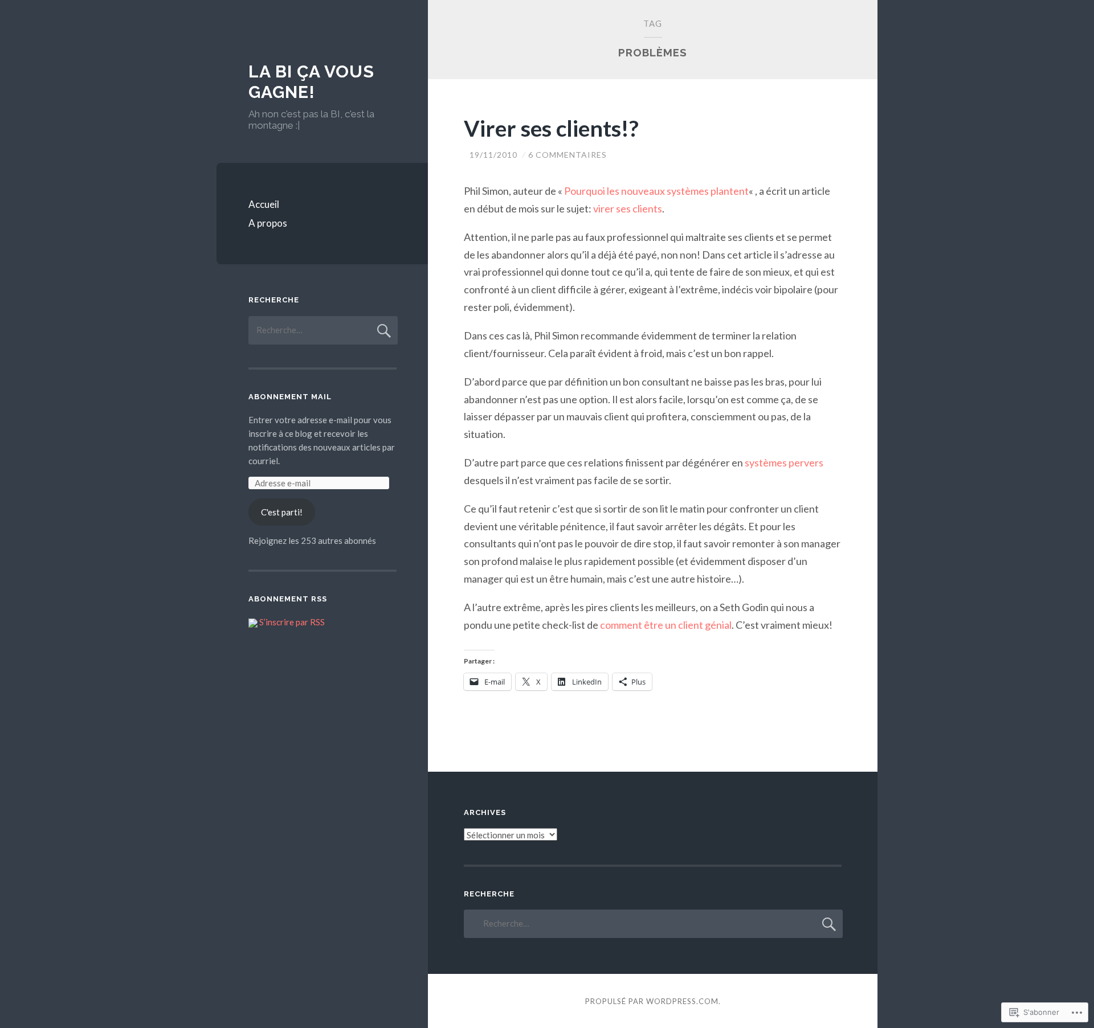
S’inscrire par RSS (292, 622)
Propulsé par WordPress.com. (653, 1001)
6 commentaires (567, 154)
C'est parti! (282, 512)
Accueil (263, 204)
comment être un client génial (666, 625)
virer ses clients (627, 208)
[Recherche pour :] (323, 330)
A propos (267, 223)
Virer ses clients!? (551, 128)
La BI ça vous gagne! (311, 82)
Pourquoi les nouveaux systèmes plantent (656, 191)
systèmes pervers (784, 462)
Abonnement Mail (290, 396)
